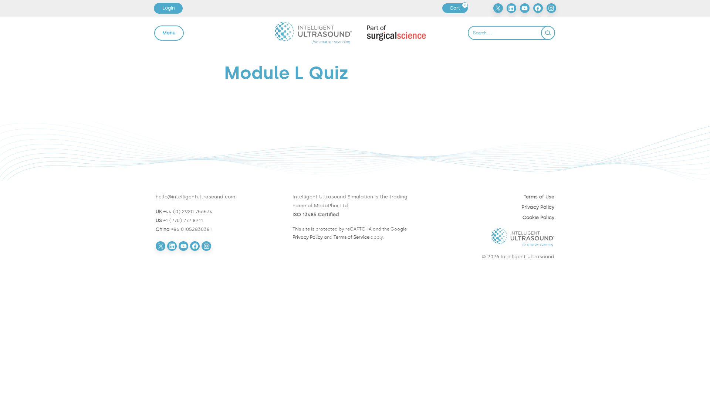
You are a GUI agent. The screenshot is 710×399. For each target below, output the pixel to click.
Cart (458, 8)
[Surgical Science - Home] (397, 33)
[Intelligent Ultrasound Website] (491, 237)
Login (168, 8)
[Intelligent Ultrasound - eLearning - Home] (313, 32)
